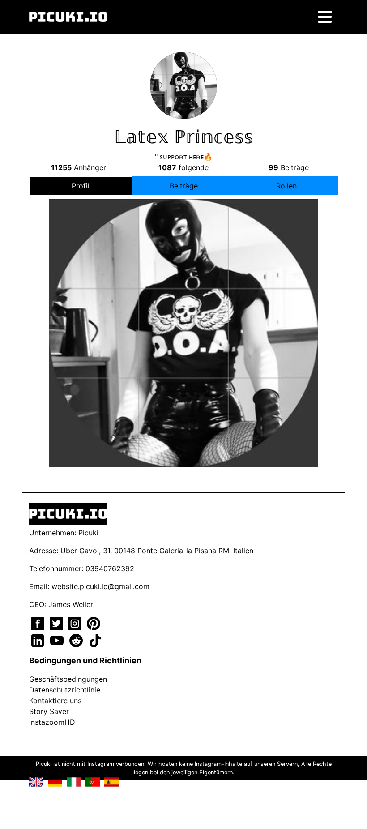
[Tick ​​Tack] (95, 639)
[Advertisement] (183, 312)
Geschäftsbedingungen (68, 679)
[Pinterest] (93, 622)
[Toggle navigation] (325, 17)
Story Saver (49, 711)
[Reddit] (77, 639)
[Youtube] (58, 639)
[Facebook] (38, 622)
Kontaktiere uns (55, 700)
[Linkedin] (38, 639)
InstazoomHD (52, 722)
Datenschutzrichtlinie (64, 689)
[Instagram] (76, 622)
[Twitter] (57, 622)
